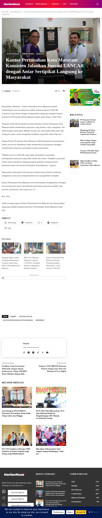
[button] (97, 4)
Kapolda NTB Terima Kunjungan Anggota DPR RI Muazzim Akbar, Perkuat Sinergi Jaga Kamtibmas (55, 493)
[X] (30, 98)
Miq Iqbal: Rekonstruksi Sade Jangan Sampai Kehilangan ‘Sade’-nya (50, 451)
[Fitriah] (12, 347)
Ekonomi (39, 407)
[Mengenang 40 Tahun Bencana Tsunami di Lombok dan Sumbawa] (74, 133)
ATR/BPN (13, 316)
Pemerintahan (28, 54)
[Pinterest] (38, 98)
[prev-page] (71, 172)
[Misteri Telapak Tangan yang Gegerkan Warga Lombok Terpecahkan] (74, 143)
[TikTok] (38, 352)
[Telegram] (33, 352)
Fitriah (7, 91)
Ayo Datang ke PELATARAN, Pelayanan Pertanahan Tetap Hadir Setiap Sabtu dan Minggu (16, 413)
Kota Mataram (16, 12)
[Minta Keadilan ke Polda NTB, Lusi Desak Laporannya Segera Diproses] (74, 164)
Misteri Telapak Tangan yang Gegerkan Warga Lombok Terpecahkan (88, 142)
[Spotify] (29, 352)
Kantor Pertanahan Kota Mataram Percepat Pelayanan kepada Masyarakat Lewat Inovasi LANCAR (55, 263)
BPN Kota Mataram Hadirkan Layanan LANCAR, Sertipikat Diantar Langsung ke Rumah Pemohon (32, 263)
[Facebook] (22, 98)
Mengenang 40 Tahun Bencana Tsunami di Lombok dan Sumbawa (88, 132)
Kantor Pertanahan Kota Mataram (18, 320)
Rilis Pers (40, 54)
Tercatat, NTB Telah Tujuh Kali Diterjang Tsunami (89, 152)
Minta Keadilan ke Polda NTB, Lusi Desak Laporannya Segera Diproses (90, 163)
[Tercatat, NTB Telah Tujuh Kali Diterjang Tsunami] (74, 154)
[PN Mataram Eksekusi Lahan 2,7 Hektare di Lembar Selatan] (74, 123)
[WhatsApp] (46, 98)
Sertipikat (40, 320)
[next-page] (75, 172)
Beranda (5, 12)
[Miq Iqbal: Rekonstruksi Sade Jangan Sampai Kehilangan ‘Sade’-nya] (51, 435)
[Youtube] (47, 352)
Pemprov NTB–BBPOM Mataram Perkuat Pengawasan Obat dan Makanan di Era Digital (52, 368)
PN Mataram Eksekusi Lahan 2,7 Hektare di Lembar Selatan (88, 122)
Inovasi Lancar (25, 316)
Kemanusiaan (41, 445)
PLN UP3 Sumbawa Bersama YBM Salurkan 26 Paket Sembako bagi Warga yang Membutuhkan (16, 451)
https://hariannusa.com (31, 347)
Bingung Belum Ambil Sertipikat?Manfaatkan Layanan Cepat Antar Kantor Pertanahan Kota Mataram (11, 263)
